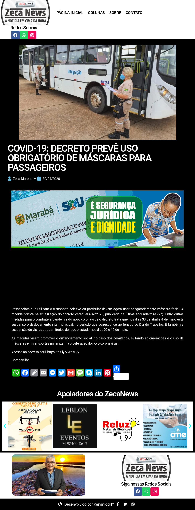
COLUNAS (96, 12)
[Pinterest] (107, 372)
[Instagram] (32, 35)
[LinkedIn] (98, 372)
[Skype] (89, 372)
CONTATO (134, 12)
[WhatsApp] (16, 372)
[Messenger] (52, 372)
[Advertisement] (97, 278)
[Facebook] (15, 35)
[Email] (43, 372)
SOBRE (115, 12)
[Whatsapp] (24, 35)
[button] (5, 426)
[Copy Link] (34, 372)
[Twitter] (61, 372)
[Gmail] (70, 372)
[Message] (80, 372)
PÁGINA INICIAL (70, 12)
